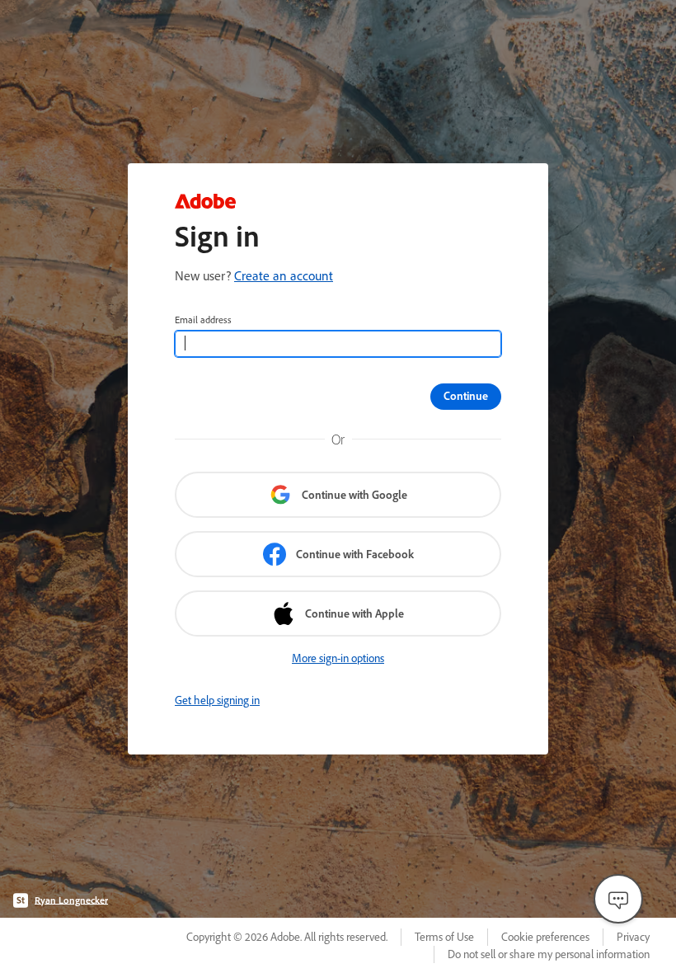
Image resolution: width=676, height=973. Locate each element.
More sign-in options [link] (338, 658)
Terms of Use (444, 936)
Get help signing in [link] (217, 700)
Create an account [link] (283, 275)
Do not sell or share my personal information (549, 954)
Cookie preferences (545, 936)
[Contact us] (618, 899)
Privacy (633, 936)
